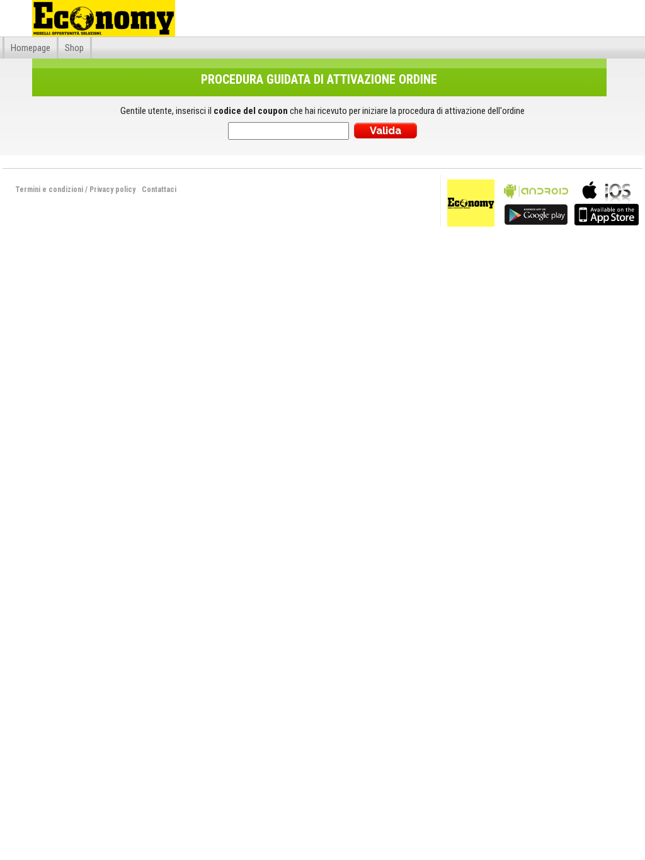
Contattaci (159, 189)
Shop (74, 48)
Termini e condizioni (49, 189)
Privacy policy (112, 189)
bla (536, 201)
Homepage (30, 48)
